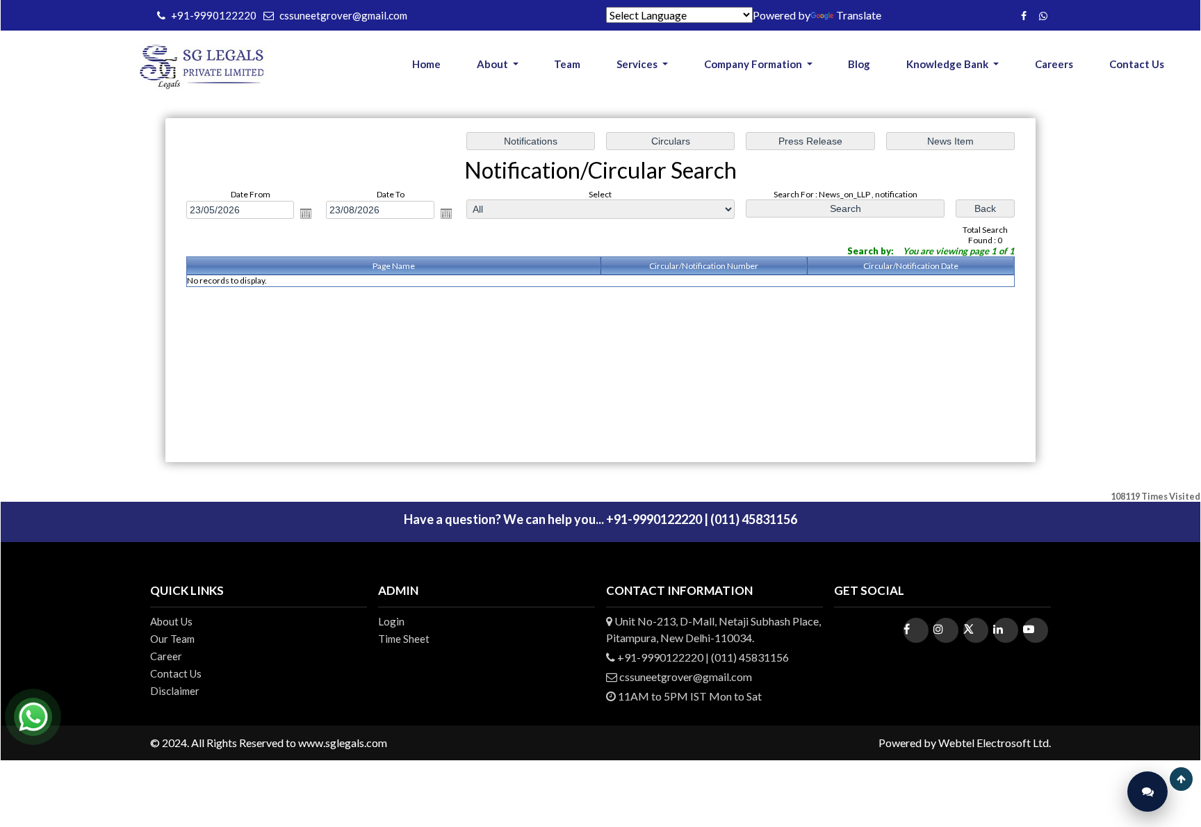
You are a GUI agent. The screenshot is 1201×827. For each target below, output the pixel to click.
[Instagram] (945, 630)
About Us (171, 621)
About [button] (493, 64)
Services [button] (638, 64)
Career (166, 656)
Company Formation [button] (754, 64)
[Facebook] (1022, 15)
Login (391, 621)
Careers (1054, 64)
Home (426, 64)
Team (567, 64)
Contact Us (1136, 64)
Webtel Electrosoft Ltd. (994, 742)
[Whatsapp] (1041, 15)
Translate (858, 15)
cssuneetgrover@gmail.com (343, 15)
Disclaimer (174, 691)
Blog (859, 64)
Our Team (172, 638)
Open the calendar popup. (305, 213)
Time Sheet (404, 638)
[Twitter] (975, 630)
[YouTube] (1035, 630)
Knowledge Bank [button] (948, 64)
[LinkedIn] (1005, 630)
